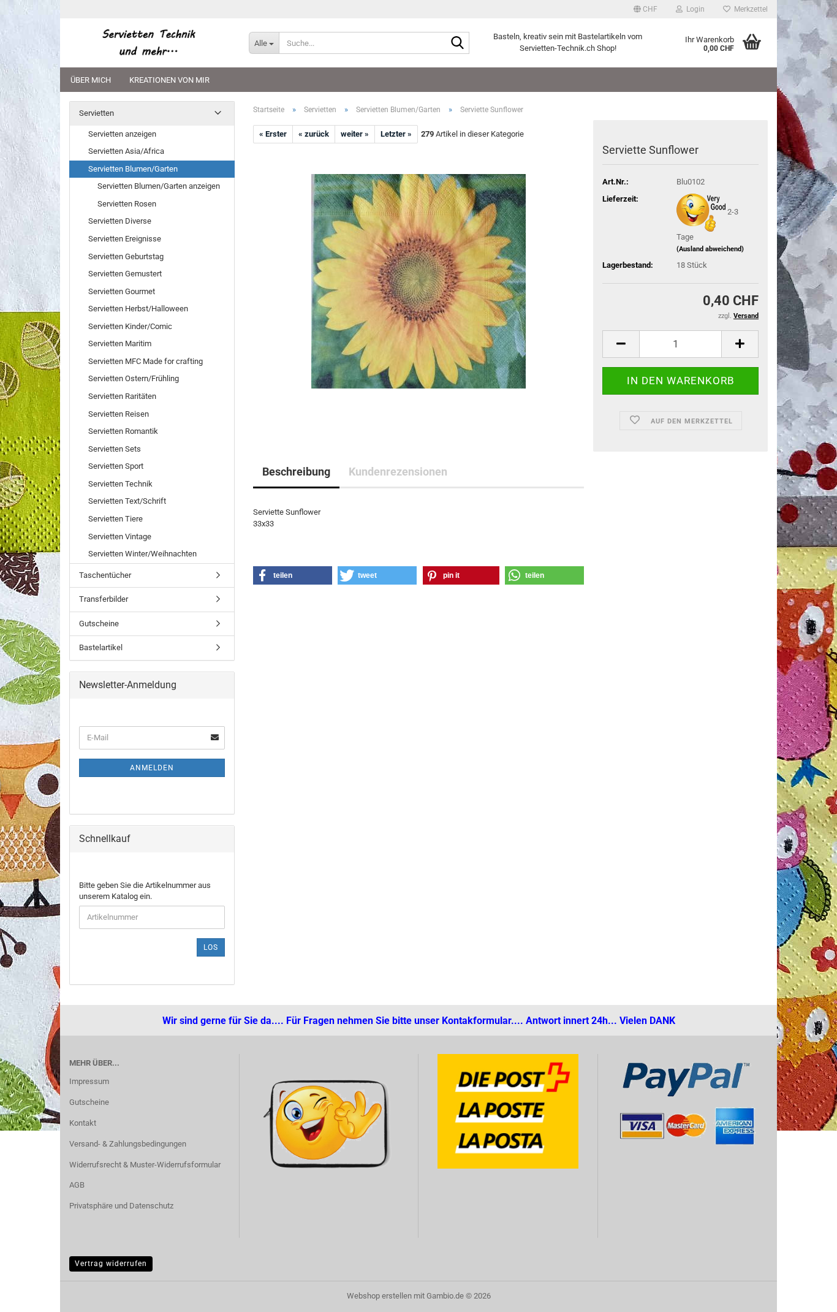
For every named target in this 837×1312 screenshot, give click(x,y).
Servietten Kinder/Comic (130, 326)
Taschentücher (105, 575)
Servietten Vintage (119, 536)
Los (210, 947)
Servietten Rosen (126, 203)
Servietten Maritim (119, 343)
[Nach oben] (33, 1294)
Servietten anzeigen (122, 133)
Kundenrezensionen (398, 471)
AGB (77, 1184)
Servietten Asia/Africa (126, 151)
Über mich (90, 80)
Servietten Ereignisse (124, 238)
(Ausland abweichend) (710, 249)
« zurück (313, 133)
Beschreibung (296, 471)
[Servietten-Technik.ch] (149, 42)
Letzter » (396, 133)
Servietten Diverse (119, 221)
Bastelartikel (101, 647)
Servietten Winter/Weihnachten (142, 553)
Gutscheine (99, 623)
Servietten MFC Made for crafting (145, 361)
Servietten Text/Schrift (127, 501)
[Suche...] (457, 43)
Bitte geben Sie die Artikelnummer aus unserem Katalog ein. (145, 891)
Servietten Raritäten (122, 396)
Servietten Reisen (118, 414)
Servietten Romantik (123, 431)
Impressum (89, 1081)
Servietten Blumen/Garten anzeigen (158, 186)
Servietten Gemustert (125, 273)
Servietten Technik (120, 483)
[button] (645, 9)
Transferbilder (103, 599)
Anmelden (152, 768)
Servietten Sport (115, 466)
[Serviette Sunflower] (418, 281)
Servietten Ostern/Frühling (133, 378)
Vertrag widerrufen (111, 1263)
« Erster (273, 133)
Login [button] (694, 9)
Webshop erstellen (379, 1295)
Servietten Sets (114, 448)
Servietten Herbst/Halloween (138, 308)
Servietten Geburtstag (126, 256)
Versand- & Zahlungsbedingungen (127, 1143)
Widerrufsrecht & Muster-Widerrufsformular (145, 1164)
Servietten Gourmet (121, 291)
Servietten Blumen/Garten (133, 168)
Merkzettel (749, 9)
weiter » (355, 133)
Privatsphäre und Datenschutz (121, 1205)
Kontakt (82, 1123)
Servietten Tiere (115, 518)
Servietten (96, 113)
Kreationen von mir (169, 80)
